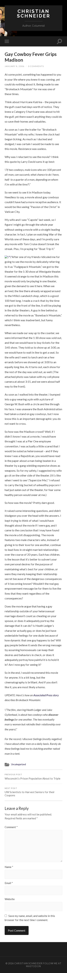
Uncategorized (18, 764)
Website (10, 899)
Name (9, 867)
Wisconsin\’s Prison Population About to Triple (32, 776)
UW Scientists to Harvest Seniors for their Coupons (30, 792)
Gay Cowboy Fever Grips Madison (31, 57)
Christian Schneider (33, 13)
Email (9, 883)
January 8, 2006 (14, 66)
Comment (11, 827)
